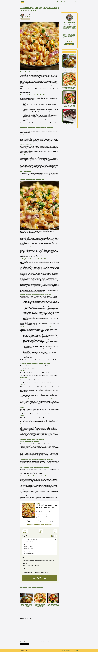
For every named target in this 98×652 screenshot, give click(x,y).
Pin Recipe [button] (45, 516)
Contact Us (74, 1)
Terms (72, 650)
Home (58, 1)
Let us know (35, 578)
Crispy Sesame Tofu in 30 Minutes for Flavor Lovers (53, 605)
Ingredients (25, 532)
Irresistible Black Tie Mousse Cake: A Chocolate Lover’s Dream (69, 125)
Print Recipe (39, 516)
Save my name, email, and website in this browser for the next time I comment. (36, 641)
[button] (55, 539)
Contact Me (63, 650)
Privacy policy (68, 650)
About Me (63, 1)
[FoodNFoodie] (22, 2)
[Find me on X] (67, 41)
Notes (55, 532)
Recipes (68, 1)
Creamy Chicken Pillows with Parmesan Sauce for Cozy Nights (26, 605)
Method (40, 532)
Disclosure (76, 650)
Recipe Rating (23, 618)
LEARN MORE (69, 44)
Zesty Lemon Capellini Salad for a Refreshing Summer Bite (40, 605)
